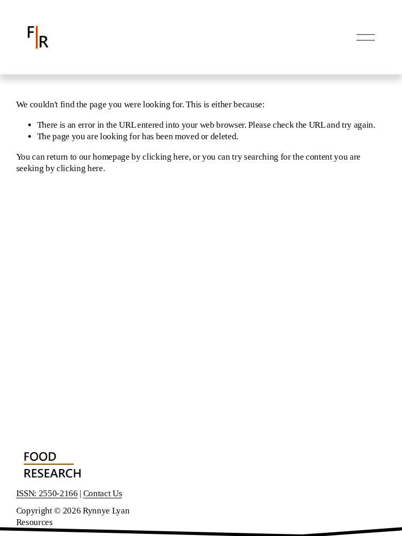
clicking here (165, 157)
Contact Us (102, 493)
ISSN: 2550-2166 (47, 493)
